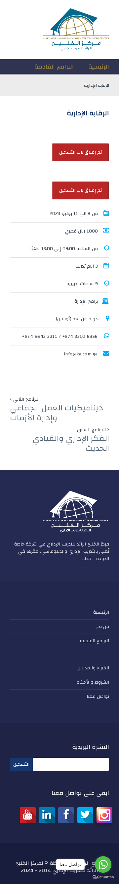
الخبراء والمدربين (93, 668)
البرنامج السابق (91, 430)
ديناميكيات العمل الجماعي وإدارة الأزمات (56, 413)
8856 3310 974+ (80, 336)
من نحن (102, 626)
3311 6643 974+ (39, 336)
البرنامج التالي (26, 399)
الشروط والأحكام (92, 682)
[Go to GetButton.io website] (103, 877)
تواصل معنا (98, 696)
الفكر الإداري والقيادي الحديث (70, 443)
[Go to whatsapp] (103, 864)
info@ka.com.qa (81, 354)
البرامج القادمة (94, 641)
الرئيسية (101, 612)
